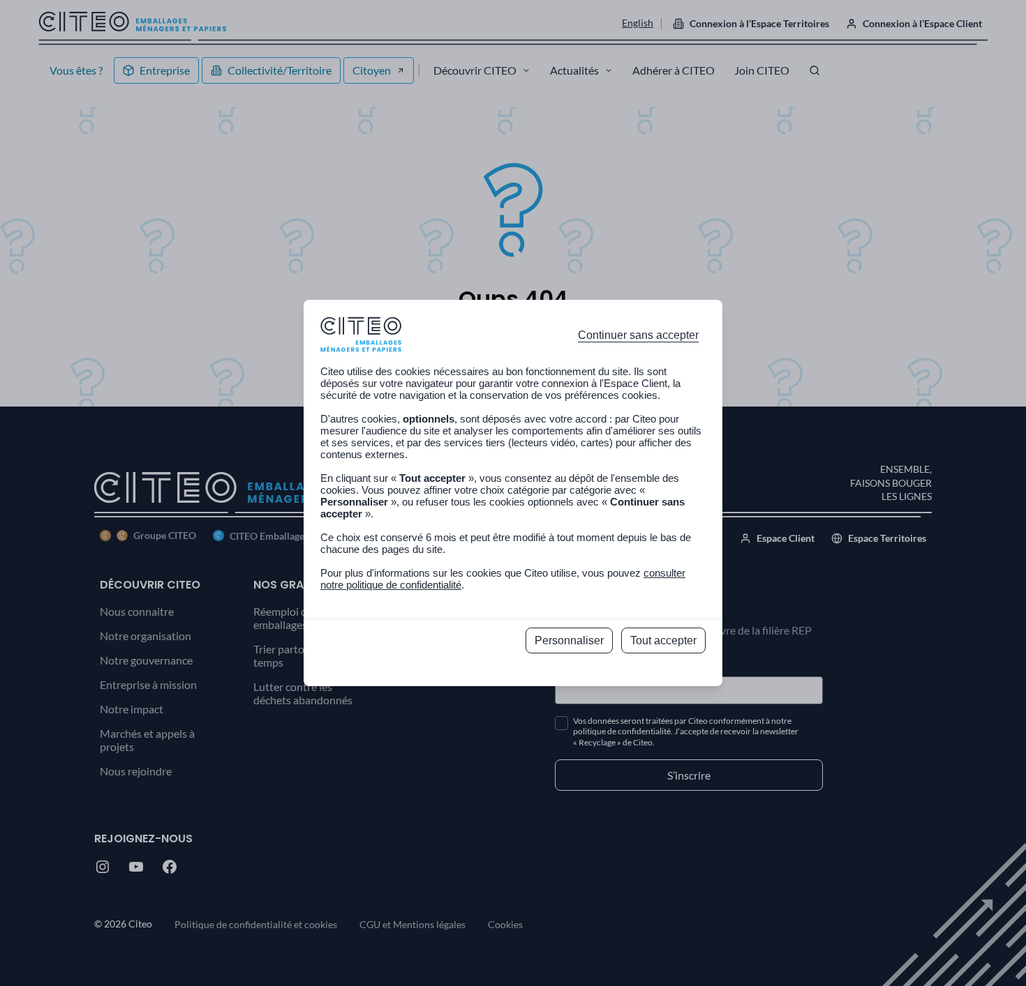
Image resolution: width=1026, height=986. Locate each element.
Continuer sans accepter (638, 335)
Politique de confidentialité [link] (513, 671)
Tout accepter (663, 640)
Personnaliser (569, 640)
